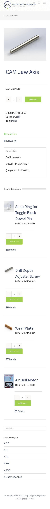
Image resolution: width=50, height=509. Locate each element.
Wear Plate (24, 328)
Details (12, 249)
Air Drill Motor (26, 379)
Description (10, 134)
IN (7, 456)
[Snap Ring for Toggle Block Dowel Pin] (9, 206)
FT (7, 449)
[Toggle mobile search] (39, 2)
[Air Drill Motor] (9, 381)
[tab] (25, 134)
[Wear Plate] (9, 327)
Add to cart (33, 99)
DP (19, 116)
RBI (8, 463)
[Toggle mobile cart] (34, 2)
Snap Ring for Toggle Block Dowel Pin (26, 212)
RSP (8, 470)
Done (14, 120)
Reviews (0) (10, 140)
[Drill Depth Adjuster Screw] (9, 269)
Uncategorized (14, 476)
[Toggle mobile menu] (44, 2)
